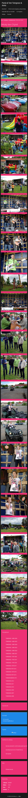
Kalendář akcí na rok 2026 (8, 11)
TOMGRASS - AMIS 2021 (11, 653)
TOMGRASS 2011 (10, 684)
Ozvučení (4, 9)
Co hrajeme (19, 11)
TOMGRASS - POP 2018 (11, 662)
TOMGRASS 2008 (10, 696)
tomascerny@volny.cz (8, 721)
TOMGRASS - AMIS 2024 (11, 644)
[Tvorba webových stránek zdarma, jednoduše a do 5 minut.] (17, 796)
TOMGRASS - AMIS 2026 (11, 638)
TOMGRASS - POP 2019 (11, 659)
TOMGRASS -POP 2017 (11, 665)
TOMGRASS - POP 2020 (11, 656)
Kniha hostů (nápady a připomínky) (17, 9)
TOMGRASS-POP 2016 (11, 668)
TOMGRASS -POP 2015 (11, 671)
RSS (20, 796)
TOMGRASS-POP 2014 (11, 675)
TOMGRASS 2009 (10, 690)
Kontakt (9, 14)
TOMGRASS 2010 (10, 687)
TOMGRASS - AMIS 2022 (11, 650)
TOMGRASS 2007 (10, 693)
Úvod (2, 20)
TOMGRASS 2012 (12, 20)
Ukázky (3, 14)
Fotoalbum (6, 20)
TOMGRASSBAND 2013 (11, 678)
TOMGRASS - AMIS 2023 (11, 647)
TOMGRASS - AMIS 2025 (11, 641)
